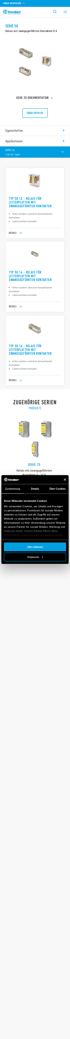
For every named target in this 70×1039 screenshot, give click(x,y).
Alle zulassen (35, 546)
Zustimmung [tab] (12, 488)
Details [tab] (35, 488)
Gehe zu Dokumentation (32, 98)
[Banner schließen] (65, 479)
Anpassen (33, 557)
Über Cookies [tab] (57, 488)
